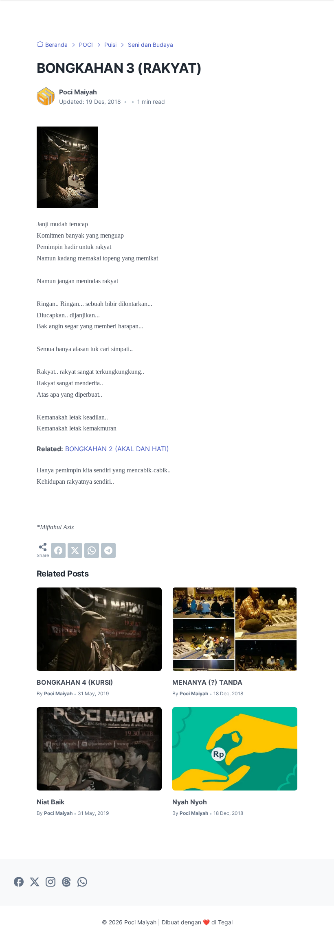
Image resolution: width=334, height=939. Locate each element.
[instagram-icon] (50, 882)
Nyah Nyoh (189, 802)
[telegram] (108, 550)
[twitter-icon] (35, 882)
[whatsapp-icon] (82, 882)
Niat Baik (50, 802)
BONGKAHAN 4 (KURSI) (75, 682)
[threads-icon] (66, 882)
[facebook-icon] (19, 882)
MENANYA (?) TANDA (207, 682)
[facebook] (58, 550)
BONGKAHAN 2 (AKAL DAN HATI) (117, 449)
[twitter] (75, 550)
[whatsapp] (91, 550)
